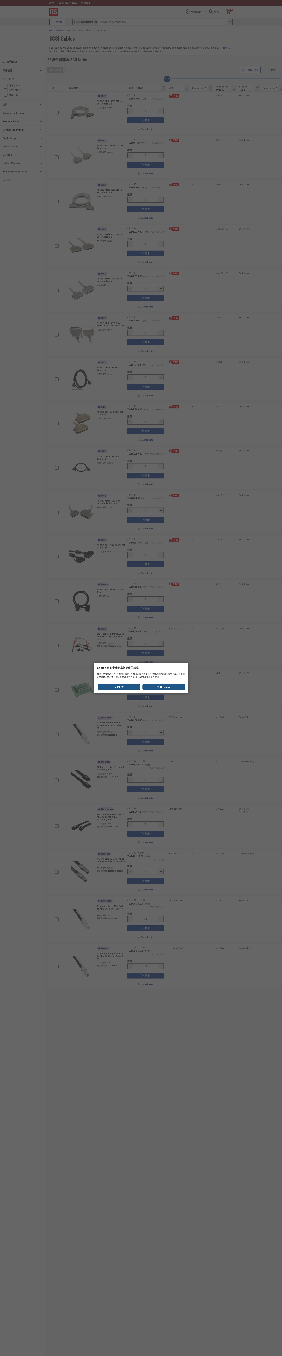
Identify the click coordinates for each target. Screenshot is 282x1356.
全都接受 (119, 687)
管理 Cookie (164, 687)
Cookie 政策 (138, 676)
